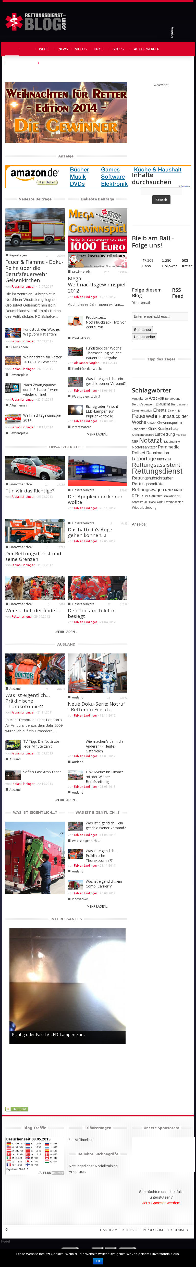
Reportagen (18, 255)
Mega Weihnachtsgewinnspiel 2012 (96, 284)
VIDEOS (81, 49)
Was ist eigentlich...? (86, 396)
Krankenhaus (168, 429)
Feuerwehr (145, 416)
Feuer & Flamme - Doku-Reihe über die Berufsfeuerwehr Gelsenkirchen (34, 271)
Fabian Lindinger (57, 134)
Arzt (153, 398)
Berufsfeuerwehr (143, 404)
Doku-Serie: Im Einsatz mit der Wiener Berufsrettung (104, 776)
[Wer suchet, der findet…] (35, 587)
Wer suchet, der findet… (33, 610)
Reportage (144, 458)
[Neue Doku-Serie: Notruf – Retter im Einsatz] (97, 673)
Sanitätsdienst (171, 496)
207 (106, 272)
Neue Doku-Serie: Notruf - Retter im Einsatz (96, 707)
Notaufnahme (171, 441)
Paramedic (168, 447)
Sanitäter (155, 496)
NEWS (63, 49)
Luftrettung (165, 434)
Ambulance (140, 398)
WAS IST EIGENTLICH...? (35, 812)
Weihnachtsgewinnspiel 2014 (42, 418)
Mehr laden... (97, 434)
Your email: (141, 302)
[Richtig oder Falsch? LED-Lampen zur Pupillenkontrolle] (67, 986)
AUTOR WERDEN (147, 49)
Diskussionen (18, 347)
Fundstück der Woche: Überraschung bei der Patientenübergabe (104, 353)
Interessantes (81, 427)
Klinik (152, 428)
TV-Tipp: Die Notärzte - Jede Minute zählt (42, 744)
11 (46, 484)
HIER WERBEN (52, 63)
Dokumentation (142, 410)
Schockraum (140, 501)
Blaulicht (163, 404)
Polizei (138, 452)
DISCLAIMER (178, 1230)
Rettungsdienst (157, 471)
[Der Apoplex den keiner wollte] (97, 470)
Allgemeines (18, 405)
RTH (136, 496)
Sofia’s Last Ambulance (42, 771)
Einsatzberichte (20, 484)
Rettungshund (21, 616)
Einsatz (160, 410)
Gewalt (151, 422)
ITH (181, 422)
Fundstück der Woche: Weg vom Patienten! (41, 332)
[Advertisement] (164, 119)
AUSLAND (66, 644)
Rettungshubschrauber (152, 478)
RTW (144, 496)
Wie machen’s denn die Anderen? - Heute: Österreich (105, 746)
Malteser (181, 434)
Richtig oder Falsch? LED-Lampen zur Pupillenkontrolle (102, 411)
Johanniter (139, 428)
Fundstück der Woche (87, 368)
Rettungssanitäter (148, 484)
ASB (161, 398)
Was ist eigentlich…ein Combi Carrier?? (29, 875)
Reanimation (157, 452)
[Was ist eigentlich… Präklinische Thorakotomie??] (35, 668)
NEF (135, 441)
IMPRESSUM (153, 1230)
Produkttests (81, 338)
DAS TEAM (108, 1230)
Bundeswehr (179, 404)
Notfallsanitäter (144, 447)
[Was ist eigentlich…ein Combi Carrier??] (35, 858)
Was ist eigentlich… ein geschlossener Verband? (106, 381)
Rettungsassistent (156, 465)
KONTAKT (130, 1230)
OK (98, 1261)
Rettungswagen (148, 489)
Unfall (161, 502)
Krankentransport (143, 434)
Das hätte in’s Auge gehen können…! (90, 532)
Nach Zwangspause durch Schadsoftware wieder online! (40, 389)
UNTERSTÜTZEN (22, 63)
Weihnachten (174, 501)
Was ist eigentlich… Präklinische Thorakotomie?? (27, 701)
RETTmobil (164, 459)
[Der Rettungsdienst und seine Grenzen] (35, 530)
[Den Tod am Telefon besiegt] (97, 587)
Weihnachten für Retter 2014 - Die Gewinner (40, 124)
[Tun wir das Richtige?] (35, 467)
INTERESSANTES (66, 919)
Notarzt (150, 440)
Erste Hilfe (174, 410)
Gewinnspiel (167, 422)
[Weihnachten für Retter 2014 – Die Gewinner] (66, 112)
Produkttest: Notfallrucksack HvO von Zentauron (106, 322)
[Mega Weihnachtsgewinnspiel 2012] (97, 237)
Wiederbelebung (144, 507)
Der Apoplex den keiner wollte (95, 499)
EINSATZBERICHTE (66, 447)
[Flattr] (17, 1109)
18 (108, 697)
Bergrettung (172, 398)
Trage (152, 501)
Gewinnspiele (21, 134)
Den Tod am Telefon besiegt (92, 613)
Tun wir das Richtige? (29, 490)
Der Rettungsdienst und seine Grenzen (33, 556)
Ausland (15, 688)
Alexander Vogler (86, 363)
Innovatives (20, 885)
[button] (185, 48)
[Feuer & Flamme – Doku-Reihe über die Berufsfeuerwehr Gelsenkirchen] (35, 229)
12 (109, 604)
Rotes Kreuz (173, 490)
